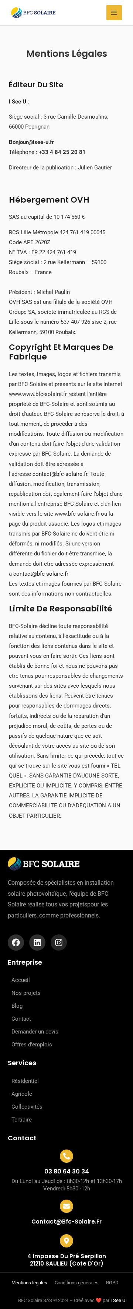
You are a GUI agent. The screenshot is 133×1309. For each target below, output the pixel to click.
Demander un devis (34, 1031)
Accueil (20, 980)
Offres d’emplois (31, 1044)
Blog (17, 1006)
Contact (21, 1018)
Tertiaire (21, 1119)
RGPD (112, 1282)
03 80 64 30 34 (66, 1171)
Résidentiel (25, 1081)
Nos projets (26, 993)
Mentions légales (29, 1282)
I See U (117, 1300)
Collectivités (26, 1106)
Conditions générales (77, 1282)
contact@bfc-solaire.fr (60, 474)
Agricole (21, 1094)
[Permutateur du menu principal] (114, 13)
